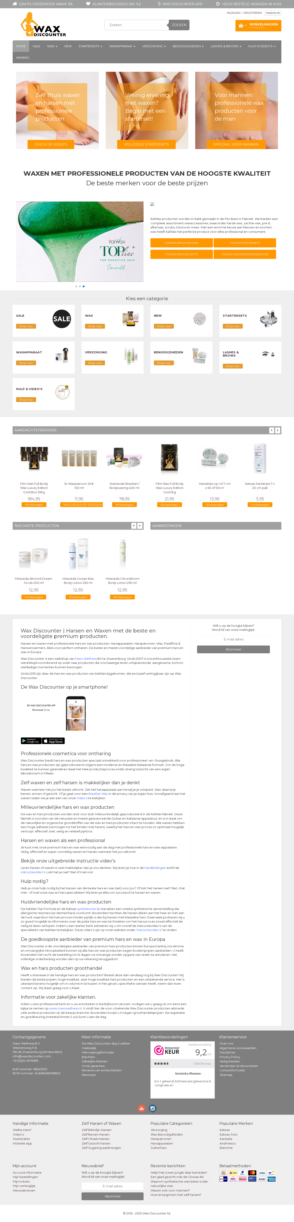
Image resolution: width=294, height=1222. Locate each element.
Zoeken (179, 25)
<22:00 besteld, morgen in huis (251, 4)
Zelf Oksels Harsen (96, 1139)
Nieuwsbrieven (24, 1190)
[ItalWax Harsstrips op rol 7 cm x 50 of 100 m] (215, 458)
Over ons (226, 1043)
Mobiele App (22, 1143)
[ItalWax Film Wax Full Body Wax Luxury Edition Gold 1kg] (169, 458)
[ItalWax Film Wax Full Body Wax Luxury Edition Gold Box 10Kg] (34, 458)
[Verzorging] (130, 355)
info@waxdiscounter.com (32, 1056)
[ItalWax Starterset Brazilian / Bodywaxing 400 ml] (124, 458)
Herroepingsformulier (98, 1052)
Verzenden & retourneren (239, 1066)
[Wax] (130, 318)
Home (21, 46)
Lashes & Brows (225, 46)
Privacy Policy (230, 1057)
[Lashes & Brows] (268, 355)
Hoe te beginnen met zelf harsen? (176, 1195)
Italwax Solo (228, 1134)
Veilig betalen (230, 1061)
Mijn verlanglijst (24, 1186)
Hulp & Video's (260, 46)
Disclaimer (227, 1052)
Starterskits (21, 1139)
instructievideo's (33, 872)
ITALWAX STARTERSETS (244, 242)
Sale (36, 46)
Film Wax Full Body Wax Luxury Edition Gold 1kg (170, 488)
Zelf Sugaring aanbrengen (101, 1148)
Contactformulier (232, 1070)
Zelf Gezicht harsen (96, 1143)
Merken (22, 57)
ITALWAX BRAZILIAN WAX (181, 242)
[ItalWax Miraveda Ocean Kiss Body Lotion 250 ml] (78, 553)
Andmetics (228, 1143)
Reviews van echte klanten (102, 1070)
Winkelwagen (34, 504)
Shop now (26, 326)
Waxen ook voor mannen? (170, 1190)
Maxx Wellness (86, 658)
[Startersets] (268, 318)
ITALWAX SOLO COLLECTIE (181, 254)
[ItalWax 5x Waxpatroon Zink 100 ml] (79, 458)
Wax (51, 46)
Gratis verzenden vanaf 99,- (46, 4)
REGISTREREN (253, 12)
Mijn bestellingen (25, 1177)
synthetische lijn (89, 909)
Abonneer (233, 649)
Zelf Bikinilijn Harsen (96, 1130)
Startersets (89, 46)
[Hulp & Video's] (61, 392)
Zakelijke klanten (94, 1061)
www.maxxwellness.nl (65, 1008)
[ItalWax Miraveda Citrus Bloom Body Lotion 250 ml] (122, 553)
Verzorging (153, 46)
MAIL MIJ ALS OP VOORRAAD (84, 504)
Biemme (226, 1148)
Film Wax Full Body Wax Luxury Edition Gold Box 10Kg (34, 488)
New (68, 46)
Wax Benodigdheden (167, 1134)
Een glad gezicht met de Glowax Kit (177, 1177)
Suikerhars (159, 1148)
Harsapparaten (162, 1143)
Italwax (225, 1130)
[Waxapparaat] (61, 355)
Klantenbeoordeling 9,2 (117, 4)
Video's (82, 798)
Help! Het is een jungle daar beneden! (179, 1172)
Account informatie (27, 1172)
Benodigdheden (187, 46)
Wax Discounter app (183, 4)
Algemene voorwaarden (238, 1048)
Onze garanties (93, 1066)
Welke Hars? (22, 1130)
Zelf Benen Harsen (96, 1134)
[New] (199, 318)
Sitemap (226, 1075)
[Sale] (61, 318)
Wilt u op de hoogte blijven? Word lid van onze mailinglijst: (233, 628)
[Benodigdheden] (199, 355)
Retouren (89, 1075)
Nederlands (273, 12)
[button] (76, 286)
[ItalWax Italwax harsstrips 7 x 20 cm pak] (260, 458)
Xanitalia (226, 1139)
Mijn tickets (21, 1181)
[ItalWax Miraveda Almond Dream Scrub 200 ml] (33, 553)
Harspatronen (161, 1139)
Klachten (88, 1057)
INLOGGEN (233, 12)
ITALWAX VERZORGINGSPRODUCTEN (245, 254)
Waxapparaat (121, 46)
